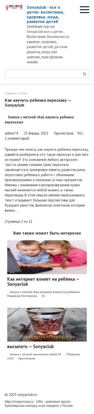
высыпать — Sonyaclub (30, 346)
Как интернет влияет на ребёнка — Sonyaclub (43, 281)
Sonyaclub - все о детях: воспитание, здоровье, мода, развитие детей (45, 14)
